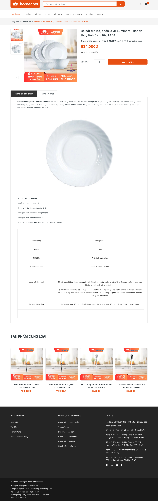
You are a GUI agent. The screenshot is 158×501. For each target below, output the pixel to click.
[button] (17, 31)
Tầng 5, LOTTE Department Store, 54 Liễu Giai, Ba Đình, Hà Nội (126, 451)
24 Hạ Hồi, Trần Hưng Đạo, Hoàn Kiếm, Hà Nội (126, 430)
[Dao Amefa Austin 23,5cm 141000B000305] (27, 364)
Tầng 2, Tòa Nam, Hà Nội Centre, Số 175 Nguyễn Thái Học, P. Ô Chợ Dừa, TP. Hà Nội (125, 443)
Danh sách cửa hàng (19, 436)
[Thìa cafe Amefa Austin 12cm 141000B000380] (131, 364)
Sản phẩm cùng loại (28, 336)
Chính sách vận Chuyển (68, 422)
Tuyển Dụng (15, 432)
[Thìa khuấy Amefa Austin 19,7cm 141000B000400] (96, 364)
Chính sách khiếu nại (67, 446)
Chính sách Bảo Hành (67, 436)
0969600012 (120, 422)
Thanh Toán (63, 427)
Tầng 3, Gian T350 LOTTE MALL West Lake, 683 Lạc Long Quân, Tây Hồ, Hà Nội (125, 458)
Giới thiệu (14, 422)
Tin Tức (13, 427)
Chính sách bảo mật (66, 441)
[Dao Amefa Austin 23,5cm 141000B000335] (62, 364)
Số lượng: (85, 62)
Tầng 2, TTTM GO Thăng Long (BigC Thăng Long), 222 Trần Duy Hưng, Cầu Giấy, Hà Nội (125, 436)
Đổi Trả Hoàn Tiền (66, 432)
